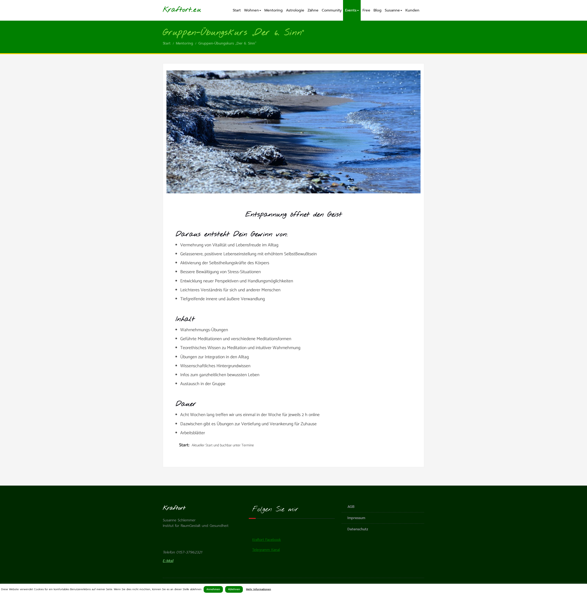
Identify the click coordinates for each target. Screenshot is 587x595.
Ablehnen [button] (234, 589)
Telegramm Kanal (266, 549)
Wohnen (251, 10)
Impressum (356, 517)
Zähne (312, 10)
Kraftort (177, 9)
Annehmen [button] (213, 589)
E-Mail (168, 561)
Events (351, 10)
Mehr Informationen (258, 589)
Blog (378, 10)
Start (237, 10)
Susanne (392, 10)
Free (366, 10)
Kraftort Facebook (266, 539)
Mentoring (273, 10)
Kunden (412, 10)
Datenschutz (357, 529)
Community (332, 10)
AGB (350, 506)
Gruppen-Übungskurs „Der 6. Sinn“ (227, 43)
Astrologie (295, 10)
